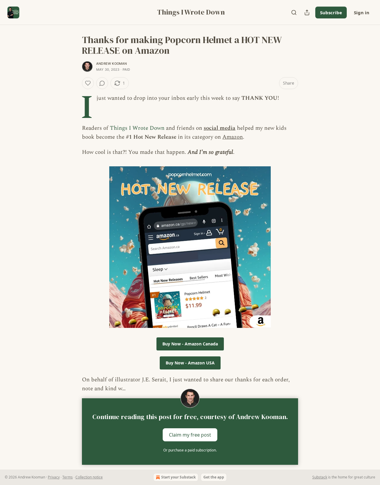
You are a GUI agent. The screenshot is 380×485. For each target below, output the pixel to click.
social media (219, 128)
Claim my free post (190, 434)
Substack (319, 477)
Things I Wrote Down (137, 128)
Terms (67, 477)
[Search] (294, 12)
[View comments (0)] (102, 83)
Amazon (232, 137)
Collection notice (89, 477)
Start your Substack (178, 477)
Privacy (54, 477)
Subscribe (331, 12)
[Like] (88, 83)
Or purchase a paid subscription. (190, 450)
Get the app (213, 477)
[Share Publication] (307, 12)
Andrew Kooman (111, 63)
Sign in (361, 12)
